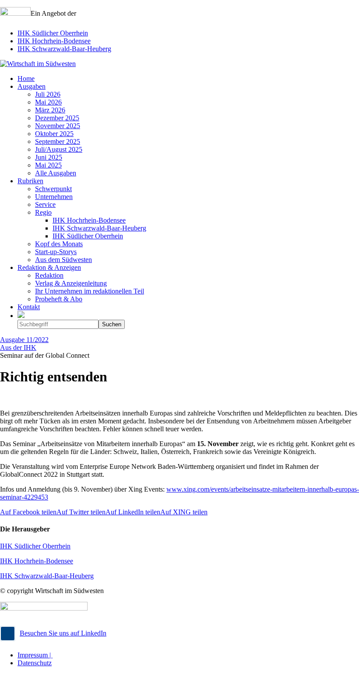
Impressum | (35, 655)
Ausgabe (24, 339)
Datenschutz (35, 663)
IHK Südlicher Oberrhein (53, 33)
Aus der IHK (18, 347)
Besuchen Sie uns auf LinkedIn (63, 633)
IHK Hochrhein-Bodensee (54, 41)
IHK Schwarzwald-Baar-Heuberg (64, 48)
